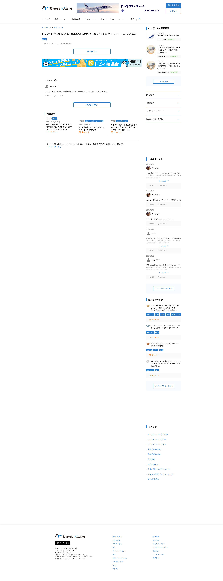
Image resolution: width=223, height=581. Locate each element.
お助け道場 (75, 19)
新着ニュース (60, 19)
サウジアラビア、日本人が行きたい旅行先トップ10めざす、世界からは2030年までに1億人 (124, 127)
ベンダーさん (90, 19)
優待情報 (150, 103)
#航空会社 (150, 370)
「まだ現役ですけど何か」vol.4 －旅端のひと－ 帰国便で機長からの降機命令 (168, 50)
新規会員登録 (173, 5)
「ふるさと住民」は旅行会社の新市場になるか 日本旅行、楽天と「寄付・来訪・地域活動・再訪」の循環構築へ (165, 307)
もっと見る (164, 81)
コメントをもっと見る (164, 288)
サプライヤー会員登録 (157, 439)
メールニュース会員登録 (158, 434)
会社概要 (156, 537)
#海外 (44, 39)
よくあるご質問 (158, 554)
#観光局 (119, 121)
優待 (132, 19)
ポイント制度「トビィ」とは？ (161, 474)
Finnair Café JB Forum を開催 (168, 36)
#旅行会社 (150, 314)
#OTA (173, 314)
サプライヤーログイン (157, 444)
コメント (53, 132)
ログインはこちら (54, 147)
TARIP (115, 565)
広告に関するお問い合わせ (159, 469)
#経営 (178, 314)
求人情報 (150, 95)
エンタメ (116, 569)
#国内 (162, 314)
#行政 (157, 314)
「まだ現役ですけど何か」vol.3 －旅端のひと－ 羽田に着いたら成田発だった (168, 65)
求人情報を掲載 (154, 449)
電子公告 (156, 558)
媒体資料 (151, 459)
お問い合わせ (153, 464)
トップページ (46, 27)
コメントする (92, 105)
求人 (102, 19)
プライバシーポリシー (160, 547)
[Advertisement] (163, 142)
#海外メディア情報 (97, 121)
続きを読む (92, 51)
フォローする (64, 543)
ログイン (173, 11)
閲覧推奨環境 (153, 479)
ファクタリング (118, 562)
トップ (47, 19)
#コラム (149, 350)
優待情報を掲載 (154, 454)
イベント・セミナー (117, 19)
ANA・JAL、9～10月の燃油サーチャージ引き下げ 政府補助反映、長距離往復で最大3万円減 (165, 363)
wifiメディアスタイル (120, 558)
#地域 (168, 314)
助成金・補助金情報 (154, 119)
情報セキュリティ (159, 544)
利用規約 (156, 551)
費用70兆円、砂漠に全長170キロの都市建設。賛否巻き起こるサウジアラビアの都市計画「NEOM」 (59, 127)
